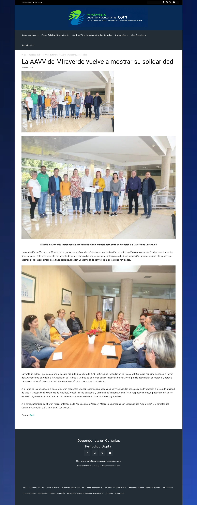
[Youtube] (174, 2)
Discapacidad (34, 55)
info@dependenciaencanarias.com (104, 461)
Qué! (32, 415)
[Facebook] (163, 2)
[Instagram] (167, 2)
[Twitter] (170, 2)
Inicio (23, 55)
